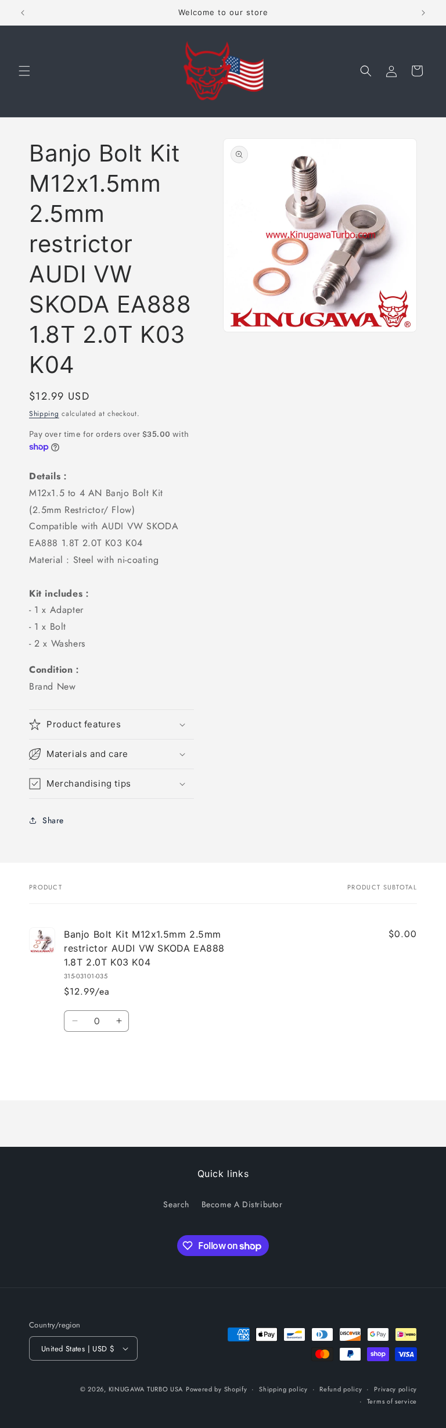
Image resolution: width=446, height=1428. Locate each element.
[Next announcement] (423, 13)
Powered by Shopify (216, 1389)
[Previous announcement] (22, 13)
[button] (24, 71)
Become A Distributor (242, 1204)
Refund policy (340, 1389)
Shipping (44, 413)
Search (176, 1204)
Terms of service (392, 1401)
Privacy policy (395, 1389)
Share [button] (53, 820)
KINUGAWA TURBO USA (146, 1389)
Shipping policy (283, 1389)
